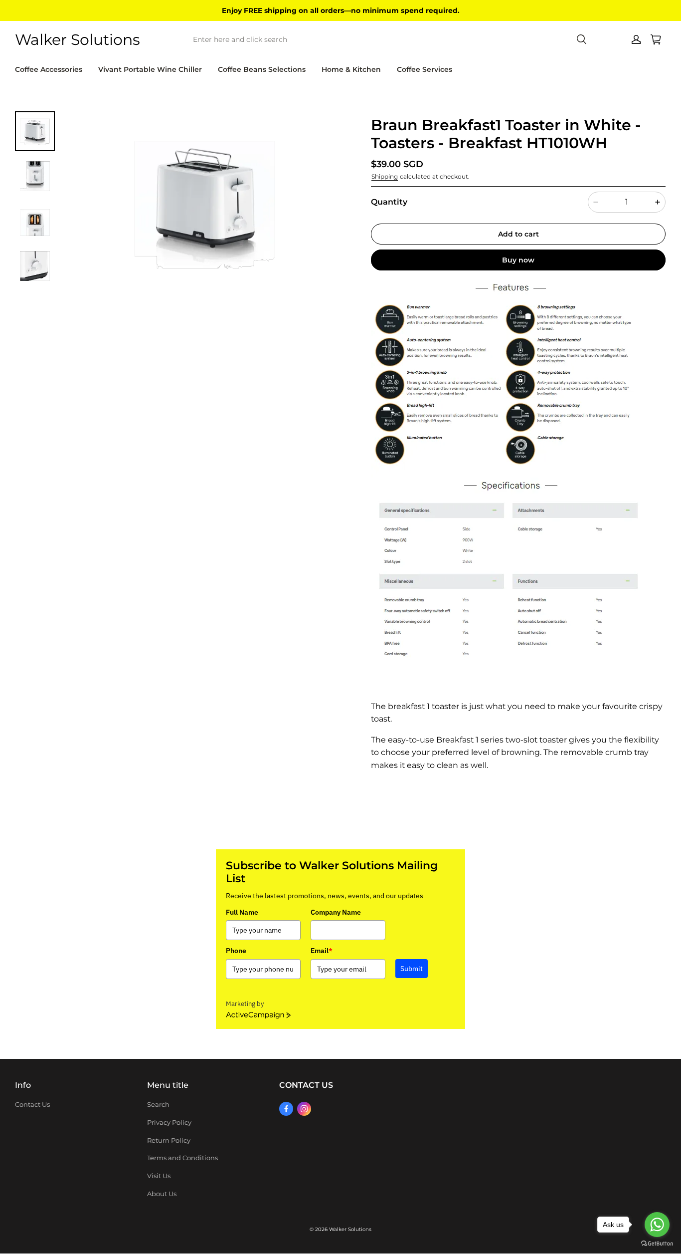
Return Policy (168, 1140)
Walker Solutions (350, 1229)
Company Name (336, 912)
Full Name (242, 912)
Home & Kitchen (351, 69)
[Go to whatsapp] (657, 1224)
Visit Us (158, 1176)
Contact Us (32, 1104)
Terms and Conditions (182, 1158)
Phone (236, 950)
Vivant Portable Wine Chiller (150, 69)
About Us (161, 1194)
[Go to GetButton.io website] (657, 1244)
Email (322, 950)
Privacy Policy (169, 1122)
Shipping (384, 176)
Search (158, 1104)
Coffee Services (424, 69)
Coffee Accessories (48, 69)
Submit (411, 968)
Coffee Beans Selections (262, 69)
